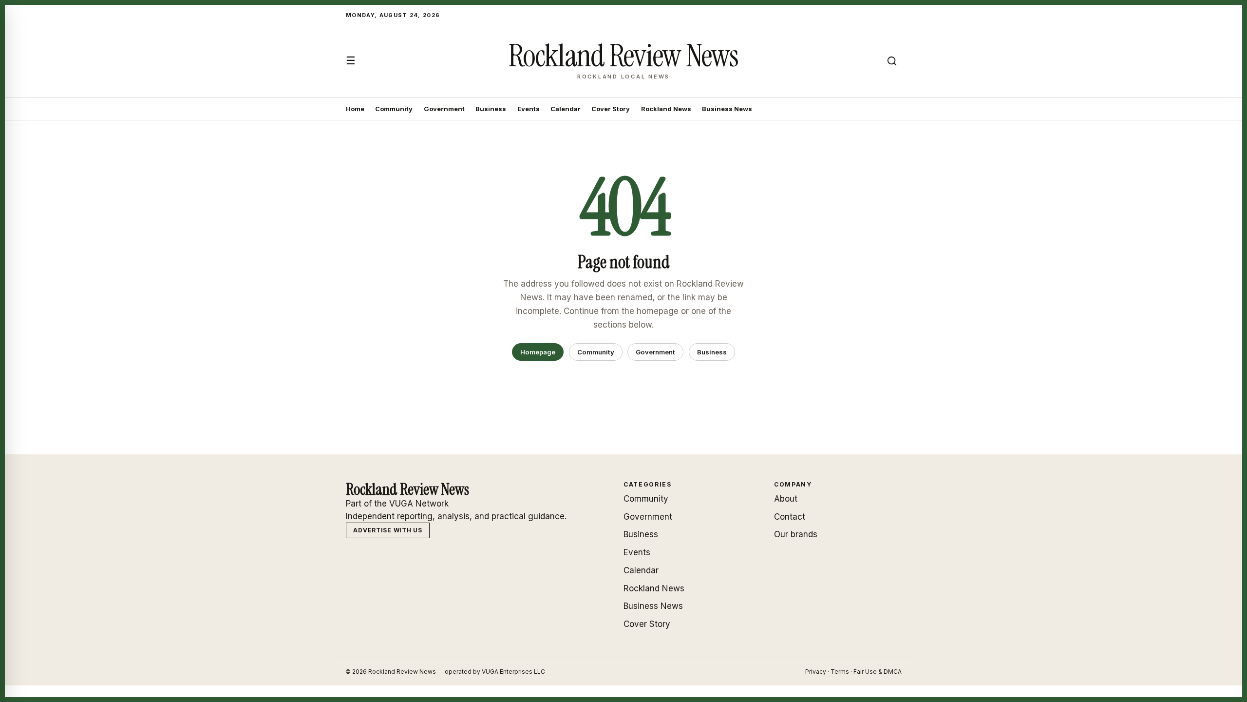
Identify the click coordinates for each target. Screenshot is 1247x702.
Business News (727, 109)
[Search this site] (892, 61)
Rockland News (666, 109)
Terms (840, 671)
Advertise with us (387, 530)
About (785, 499)
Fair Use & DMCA (877, 671)
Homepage (537, 352)
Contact (789, 517)
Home (355, 109)
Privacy (815, 671)
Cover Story (610, 109)
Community (394, 109)
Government (444, 109)
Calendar (565, 109)
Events (528, 109)
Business (490, 109)
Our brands (795, 534)
